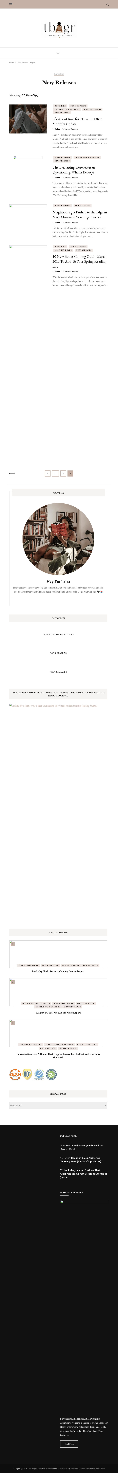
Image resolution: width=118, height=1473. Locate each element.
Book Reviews (78, 106)
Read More (69, 1444)
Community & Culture (67, 109)
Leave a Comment (71, 129)
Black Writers (50, 965)
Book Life (60, 106)
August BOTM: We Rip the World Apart (58, 1012)
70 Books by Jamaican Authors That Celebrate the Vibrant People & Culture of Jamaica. (83, 1173)
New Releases (62, 112)
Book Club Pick (86, 1003)
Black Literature (28, 965)
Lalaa (57, 129)
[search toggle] (107, 4)
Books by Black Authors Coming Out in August (58, 971)
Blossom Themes (78, 1468)
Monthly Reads (92, 109)
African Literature (31, 1045)
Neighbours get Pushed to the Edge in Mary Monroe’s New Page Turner (80, 214)
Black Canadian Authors (36, 1003)
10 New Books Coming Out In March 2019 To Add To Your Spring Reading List (79, 261)
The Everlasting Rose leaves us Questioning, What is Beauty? (74, 170)
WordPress (100, 1468)
